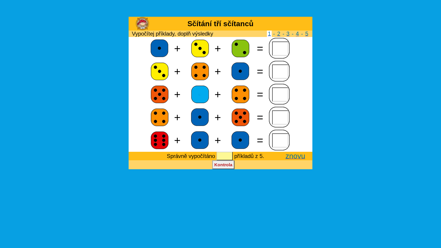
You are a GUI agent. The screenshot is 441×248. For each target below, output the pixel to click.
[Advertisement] (220, 9)
